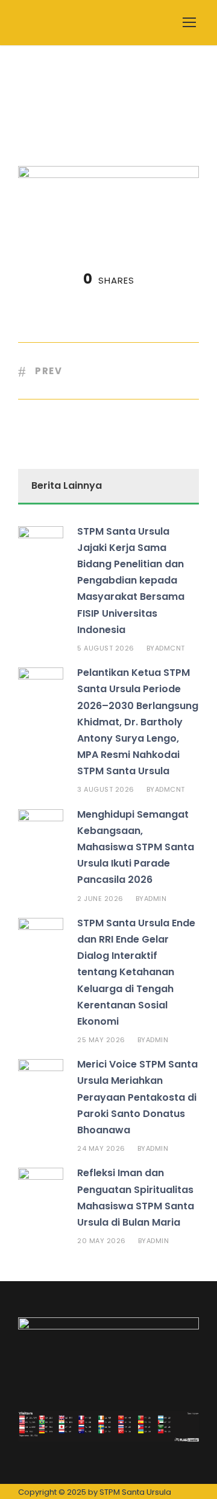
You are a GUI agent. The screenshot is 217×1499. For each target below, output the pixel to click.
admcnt (170, 648)
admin (155, 898)
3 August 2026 (105, 789)
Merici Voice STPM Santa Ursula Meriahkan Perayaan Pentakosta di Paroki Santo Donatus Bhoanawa (137, 1097)
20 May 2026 (101, 1241)
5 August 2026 (105, 648)
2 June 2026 (100, 898)
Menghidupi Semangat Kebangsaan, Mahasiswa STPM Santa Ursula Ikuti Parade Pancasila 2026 (135, 847)
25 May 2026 (101, 1040)
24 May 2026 (101, 1148)
